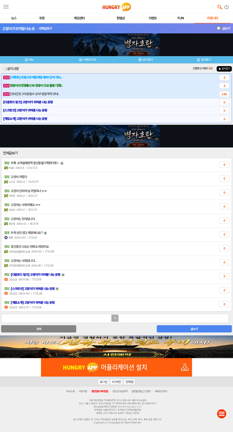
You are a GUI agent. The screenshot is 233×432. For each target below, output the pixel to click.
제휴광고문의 (161, 391)
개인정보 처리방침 (99, 391)
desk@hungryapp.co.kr (129, 406)
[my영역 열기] (6, 6)
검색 (38, 329)
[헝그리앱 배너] (116, 346)
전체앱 (129, 382)
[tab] (29, 60)
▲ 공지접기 (224, 68)
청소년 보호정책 (119, 391)
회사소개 (70, 391)
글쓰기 (226, 28)
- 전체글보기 (44, 28)
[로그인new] (226, 6)
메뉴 (31, 59)
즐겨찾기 (206, 59)
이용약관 (83, 391)
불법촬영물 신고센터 (141, 391)
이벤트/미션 (89, 59)
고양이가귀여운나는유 (18, 28)
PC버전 (116, 382)
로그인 (103, 382)
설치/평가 (147, 59)
